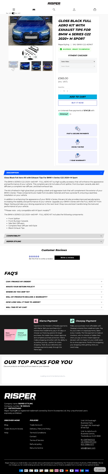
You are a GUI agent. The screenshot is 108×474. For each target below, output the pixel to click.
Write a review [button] (67, 258)
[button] (94, 9)
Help (6, 433)
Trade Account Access (13, 429)
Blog (6, 425)
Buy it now (78, 103)
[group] (13, 66)
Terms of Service (37, 440)
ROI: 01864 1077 (87, 444)
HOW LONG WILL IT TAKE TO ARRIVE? (23, 302)
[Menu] (13, 9)
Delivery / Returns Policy (40, 429)
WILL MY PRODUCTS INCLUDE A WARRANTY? (26, 297)
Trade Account (36, 425)
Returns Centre (36, 448)
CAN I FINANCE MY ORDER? (18, 282)
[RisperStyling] (54, 4)
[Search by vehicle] (34, 9)
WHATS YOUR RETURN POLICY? (20, 287)
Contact (33, 437)
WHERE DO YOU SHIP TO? (18, 292)
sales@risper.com (88, 448)
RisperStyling (63, 45)
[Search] (54, 9)
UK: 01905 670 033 (88, 442)
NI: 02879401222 (88, 440)
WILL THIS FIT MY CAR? (16, 307)
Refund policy (36, 444)
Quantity (61, 87)
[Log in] (74, 9)
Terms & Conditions (38, 433)
